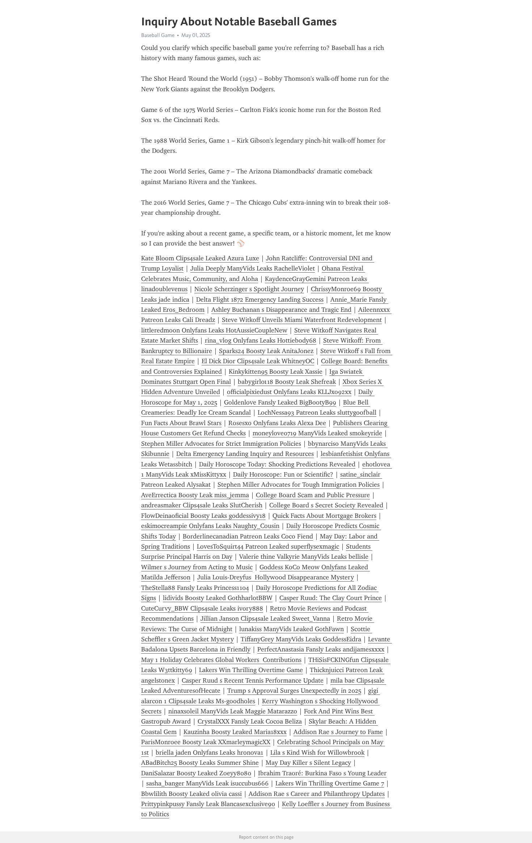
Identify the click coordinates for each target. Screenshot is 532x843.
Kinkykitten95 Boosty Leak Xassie (275, 372)
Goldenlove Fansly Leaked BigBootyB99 (280, 402)
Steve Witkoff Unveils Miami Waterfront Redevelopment (302, 320)
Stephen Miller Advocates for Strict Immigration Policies (221, 444)
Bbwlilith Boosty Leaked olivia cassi (191, 794)
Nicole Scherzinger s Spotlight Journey (249, 289)
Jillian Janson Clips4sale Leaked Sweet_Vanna (265, 618)
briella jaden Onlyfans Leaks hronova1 (209, 752)
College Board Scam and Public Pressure (313, 495)
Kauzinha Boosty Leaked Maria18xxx (235, 732)
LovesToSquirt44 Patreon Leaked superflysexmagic (268, 546)
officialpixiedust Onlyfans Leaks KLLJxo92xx (289, 392)
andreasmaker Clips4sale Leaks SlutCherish (201, 505)
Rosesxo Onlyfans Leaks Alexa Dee (277, 423)
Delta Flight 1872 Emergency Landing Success (260, 299)
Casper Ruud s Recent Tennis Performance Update (253, 680)
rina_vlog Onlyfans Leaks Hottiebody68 (260, 340)
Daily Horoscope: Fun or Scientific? (283, 474)
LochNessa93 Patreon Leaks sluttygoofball (317, 412)
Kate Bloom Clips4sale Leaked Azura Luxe (200, 258)
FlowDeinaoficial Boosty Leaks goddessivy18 (203, 516)
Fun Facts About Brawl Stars (181, 423)
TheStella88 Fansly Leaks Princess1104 (195, 588)
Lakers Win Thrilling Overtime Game (251, 670)
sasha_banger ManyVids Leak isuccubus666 (207, 783)
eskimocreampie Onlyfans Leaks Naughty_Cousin (210, 526)
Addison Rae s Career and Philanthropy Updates (317, 794)
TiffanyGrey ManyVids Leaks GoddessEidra (301, 639)
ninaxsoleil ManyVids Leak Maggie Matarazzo (232, 711)
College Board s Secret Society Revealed (326, 505)
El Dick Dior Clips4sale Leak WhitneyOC (258, 361)
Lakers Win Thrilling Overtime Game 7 (329, 783)
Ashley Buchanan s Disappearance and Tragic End (281, 310)
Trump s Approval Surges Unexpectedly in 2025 (294, 691)
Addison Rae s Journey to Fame (338, 732)
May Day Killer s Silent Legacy (308, 763)
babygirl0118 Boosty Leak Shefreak (287, 382)
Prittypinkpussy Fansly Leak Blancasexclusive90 (208, 804)
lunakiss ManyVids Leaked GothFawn (291, 629)
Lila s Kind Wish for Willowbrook (317, 752)
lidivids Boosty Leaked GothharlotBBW (218, 598)
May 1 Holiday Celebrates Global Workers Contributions (221, 660)
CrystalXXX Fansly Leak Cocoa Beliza (250, 721)
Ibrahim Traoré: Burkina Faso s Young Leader (322, 773)
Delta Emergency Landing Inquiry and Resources (245, 454)
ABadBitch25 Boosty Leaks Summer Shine (200, 763)
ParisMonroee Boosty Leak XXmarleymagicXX (205, 742)
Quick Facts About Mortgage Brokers (324, 516)
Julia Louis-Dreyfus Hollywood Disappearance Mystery (275, 577)
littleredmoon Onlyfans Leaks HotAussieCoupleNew (214, 330)
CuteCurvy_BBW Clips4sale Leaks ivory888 (202, 608)
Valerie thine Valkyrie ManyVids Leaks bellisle (303, 557)
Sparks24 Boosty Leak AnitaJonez (266, 351)
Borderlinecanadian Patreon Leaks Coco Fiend (248, 536)
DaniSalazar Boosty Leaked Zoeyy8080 (196, 773)
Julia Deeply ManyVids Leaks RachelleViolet (252, 268)
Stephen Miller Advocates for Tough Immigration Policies (299, 484)
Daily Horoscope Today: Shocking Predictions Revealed (277, 464)
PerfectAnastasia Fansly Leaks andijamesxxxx (320, 649)
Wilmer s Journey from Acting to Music (197, 567)
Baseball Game (157, 35)
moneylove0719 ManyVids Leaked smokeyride (317, 433)
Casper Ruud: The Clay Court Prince (330, 598)
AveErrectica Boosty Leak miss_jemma (195, 495)
